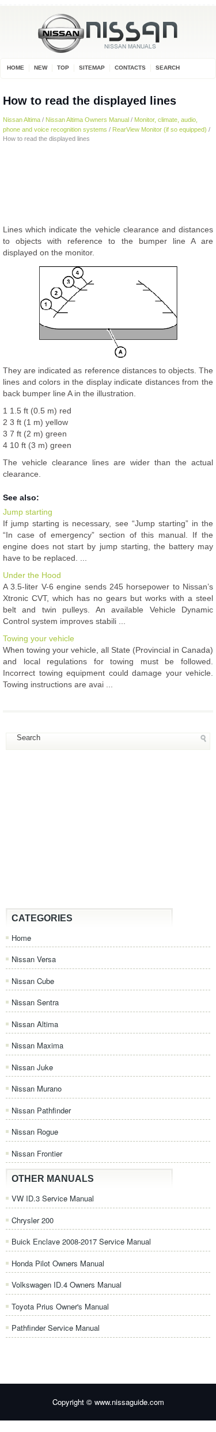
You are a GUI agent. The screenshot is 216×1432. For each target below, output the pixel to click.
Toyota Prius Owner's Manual (60, 1306)
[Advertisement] (108, 183)
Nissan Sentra (35, 1002)
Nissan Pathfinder (41, 1110)
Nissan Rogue (35, 1131)
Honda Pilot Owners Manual (58, 1263)
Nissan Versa (34, 959)
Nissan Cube (33, 980)
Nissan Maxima (37, 1045)
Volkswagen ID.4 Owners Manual (67, 1284)
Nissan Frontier (37, 1153)
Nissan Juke (32, 1067)
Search (168, 67)
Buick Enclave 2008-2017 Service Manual (81, 1241)
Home (15, 67)
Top (63, 67)
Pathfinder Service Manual (56, 1327)
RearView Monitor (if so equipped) (159, 129)
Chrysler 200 (33, 1220)
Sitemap (92, 67)
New (40, 67)
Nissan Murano (37, 1088)
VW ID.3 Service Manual (53, 1198)
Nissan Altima (21, 119)
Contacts (130, 67)
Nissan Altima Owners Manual (87, 119)
